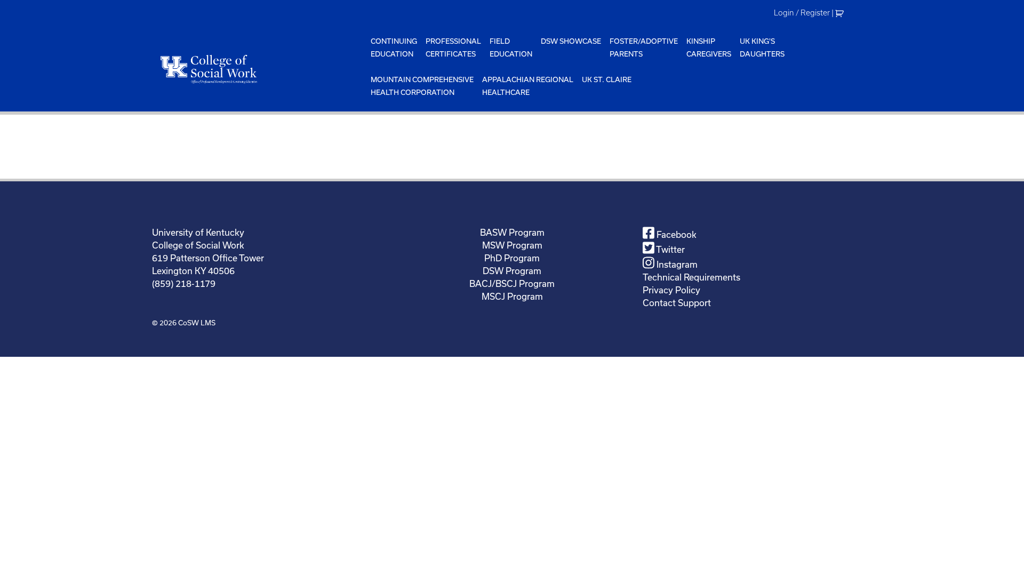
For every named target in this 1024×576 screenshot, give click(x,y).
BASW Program (512, 232)
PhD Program (512, 258)
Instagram (676, 264)
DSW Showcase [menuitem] (571, 41)
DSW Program (512, 271)
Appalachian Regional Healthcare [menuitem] (527, 86)
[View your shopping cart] (840, 13)
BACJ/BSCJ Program (512, 283)
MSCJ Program (512, 296)
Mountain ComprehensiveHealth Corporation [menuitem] (422, 86)
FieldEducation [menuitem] (511, 47)
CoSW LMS (196, 322)
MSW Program (512, 245)
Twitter (669, 249)
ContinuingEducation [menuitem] (394, 47)
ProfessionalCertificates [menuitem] (453, 47)
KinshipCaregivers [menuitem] (708, 47)
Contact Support (677, 303)
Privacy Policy (671, 290)
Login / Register (802, 13)
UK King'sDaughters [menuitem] (762, 47)
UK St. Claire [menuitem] (606, 79)
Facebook (675, 234)
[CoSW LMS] (259, 69)
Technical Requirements (691, 277)
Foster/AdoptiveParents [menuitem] (644, 47)
